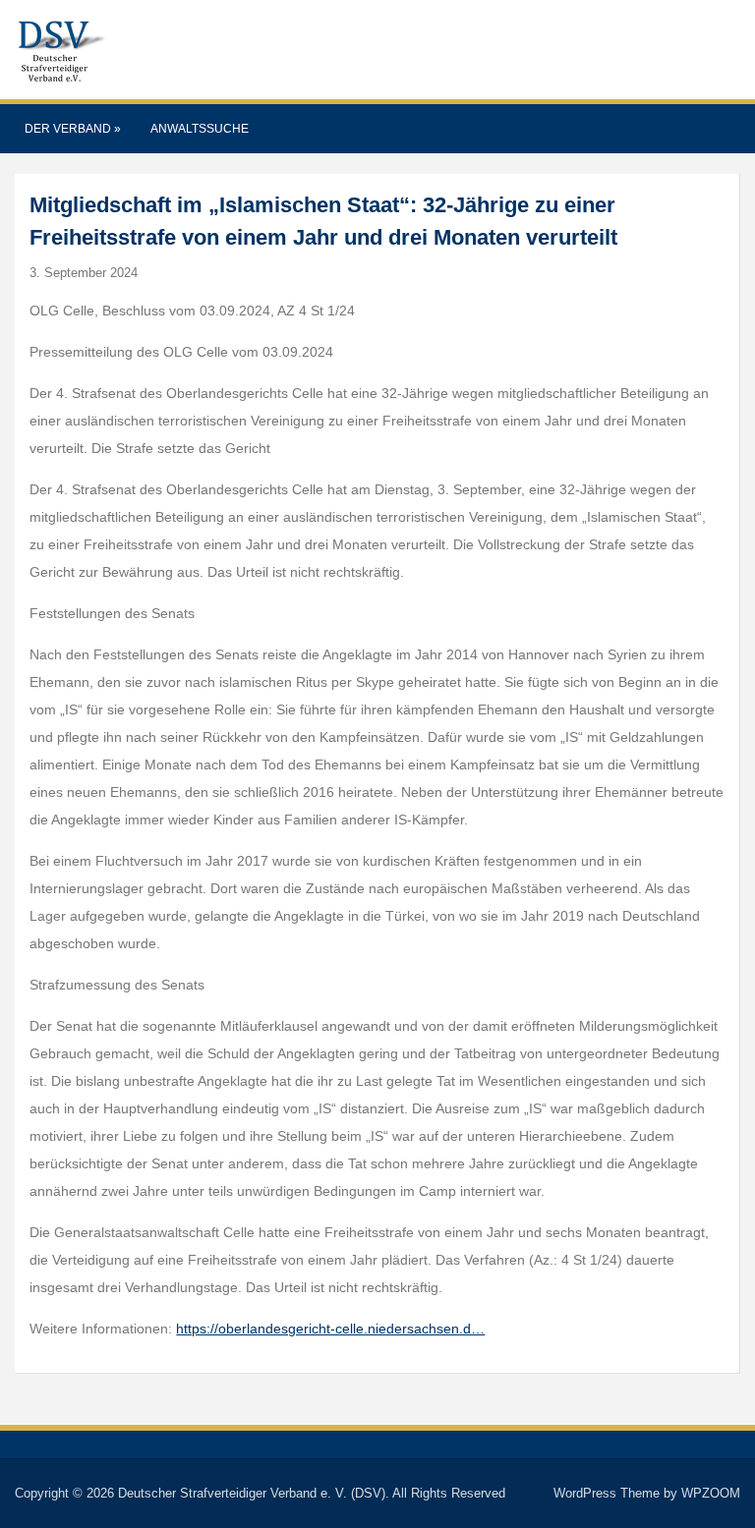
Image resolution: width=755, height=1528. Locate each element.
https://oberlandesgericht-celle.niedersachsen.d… (330, 1328)
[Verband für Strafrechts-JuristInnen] (60, 48)
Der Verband (73, 129)
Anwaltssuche (199, 129)
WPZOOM (710, 1493)
